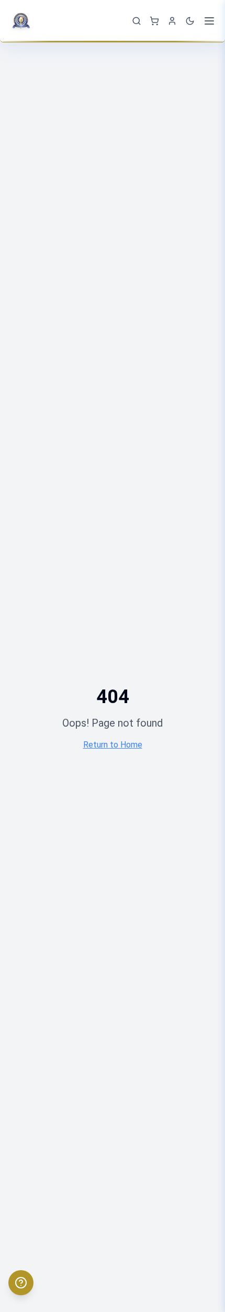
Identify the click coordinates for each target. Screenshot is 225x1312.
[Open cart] (154, 21)
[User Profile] (172, 21)
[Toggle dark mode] (190, 21)
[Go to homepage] (23, 21)
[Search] (136, 21)
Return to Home (112, 745)
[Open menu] (209, 21)
